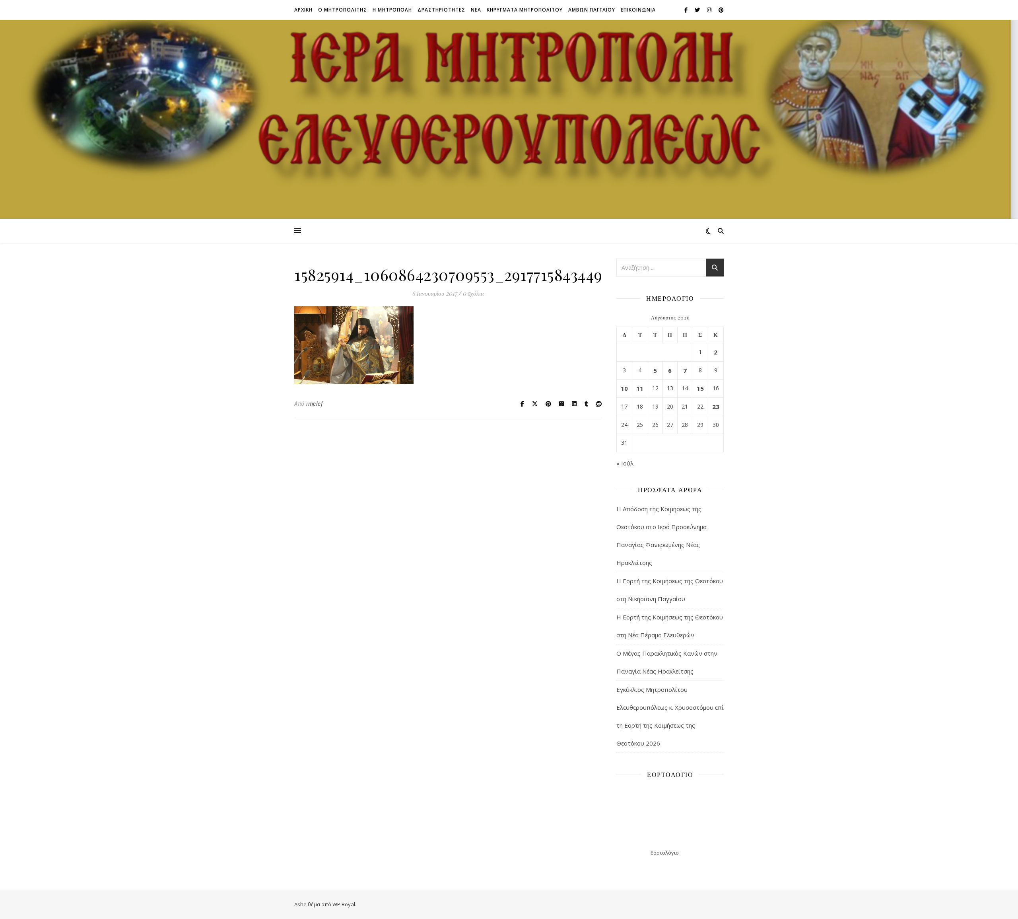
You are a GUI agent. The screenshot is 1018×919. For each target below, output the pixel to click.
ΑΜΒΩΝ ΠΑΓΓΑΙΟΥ (591, 9)
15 (700, 388)
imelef (314, 403)
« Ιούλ (624, 463)
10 (624, 388)
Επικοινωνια (638, 9)
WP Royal (343, 904)
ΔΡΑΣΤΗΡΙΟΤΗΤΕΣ (441, 9)
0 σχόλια (473, 293)
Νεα (476, 9)
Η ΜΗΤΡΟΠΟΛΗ (392, 9)
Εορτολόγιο (665, 852)
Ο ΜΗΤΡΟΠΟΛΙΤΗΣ (342, 9)
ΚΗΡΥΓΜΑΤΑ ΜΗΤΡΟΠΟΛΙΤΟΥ (525, 9)
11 (639, 388)
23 (715, 407)
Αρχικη (303, 9)
